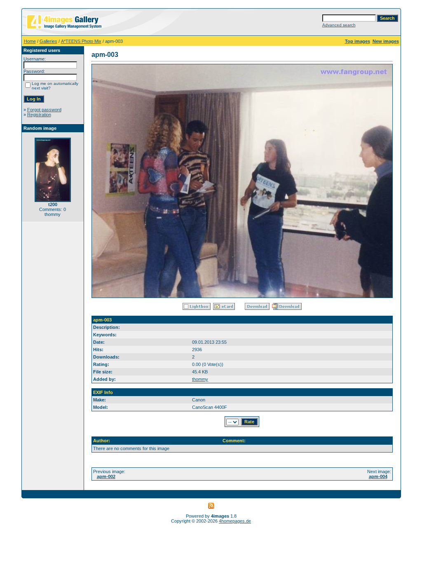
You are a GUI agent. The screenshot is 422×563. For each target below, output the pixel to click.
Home (30, 41)
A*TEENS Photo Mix (81, 41)
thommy (200, 379)
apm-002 (106, 476)
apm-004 (378, 476)
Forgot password (44, 109)
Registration (39, 114)
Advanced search (339, 25)
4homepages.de (235, 520)
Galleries (48, 41)
